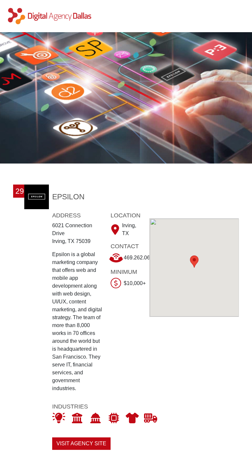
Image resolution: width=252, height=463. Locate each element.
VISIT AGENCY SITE (81, 443)
